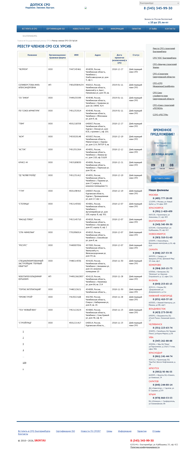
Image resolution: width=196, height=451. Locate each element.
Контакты (170, 28)
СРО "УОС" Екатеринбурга (164, 57)
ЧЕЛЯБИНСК (155, 324)
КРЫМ (152, 394)
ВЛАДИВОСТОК (157, 308)
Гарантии (136, 28)
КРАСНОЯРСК (156, 207)
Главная (20, 40)
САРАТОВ (154, 381)
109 (24, 362)
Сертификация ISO (55, 28)
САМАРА (153, 249)
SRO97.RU (40, 440)
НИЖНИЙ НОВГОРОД (160, 295)
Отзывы (153, 28)
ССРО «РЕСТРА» (160, 114)
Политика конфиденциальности (145, 447)
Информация (117, 28)
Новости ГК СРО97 (81, 28)
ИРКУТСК (154, 368)
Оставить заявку (162, 178)
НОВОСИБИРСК (157, 233)
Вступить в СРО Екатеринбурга (29, 32)
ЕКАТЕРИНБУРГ (157, 220)
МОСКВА (153, 194)
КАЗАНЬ (153, 280)
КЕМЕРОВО (155, 264)
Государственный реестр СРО (38, 40)
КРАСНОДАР (155, 352)
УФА (151, 337)
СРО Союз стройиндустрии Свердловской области (163, 95)
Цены (100, 28)
